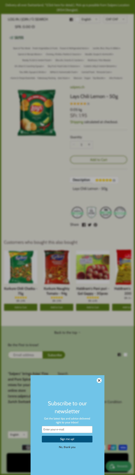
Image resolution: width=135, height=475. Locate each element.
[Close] (99, 380)
